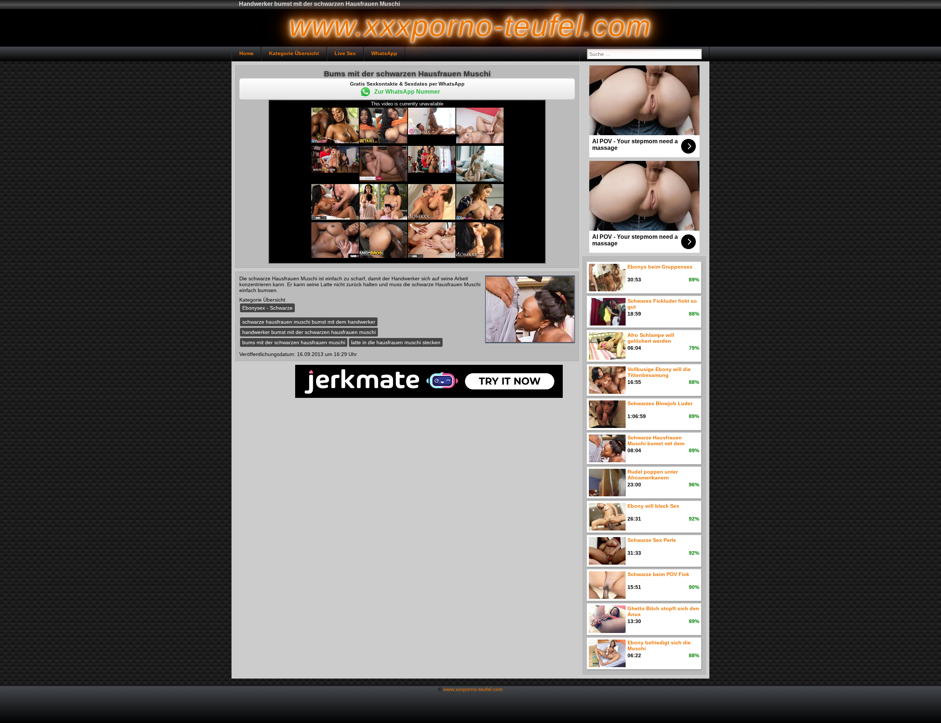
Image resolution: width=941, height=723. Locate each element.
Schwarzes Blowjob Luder (660, 403)
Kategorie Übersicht (294, 53)
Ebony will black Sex (653, 506)
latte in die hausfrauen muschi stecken (395, 342)
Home (246, 53)
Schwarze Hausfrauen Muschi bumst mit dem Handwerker (655, 441)
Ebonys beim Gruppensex (660, 267)
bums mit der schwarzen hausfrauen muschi (293, 342)
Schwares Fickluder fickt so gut (662, 304)
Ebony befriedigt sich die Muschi (659, 645)
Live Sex (345, 53)
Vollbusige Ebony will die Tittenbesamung (659, 372)
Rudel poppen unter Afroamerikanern (652, 475)
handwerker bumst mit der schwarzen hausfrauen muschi (309, 332)
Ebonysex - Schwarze (267, 308)
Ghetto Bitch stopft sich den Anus (663, 611)
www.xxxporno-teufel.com (473, 689)
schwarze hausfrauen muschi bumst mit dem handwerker (308, 322)
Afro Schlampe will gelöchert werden (650, 338)
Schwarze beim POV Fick (658, 574)
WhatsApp (384, 53)
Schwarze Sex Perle (651, 540)
